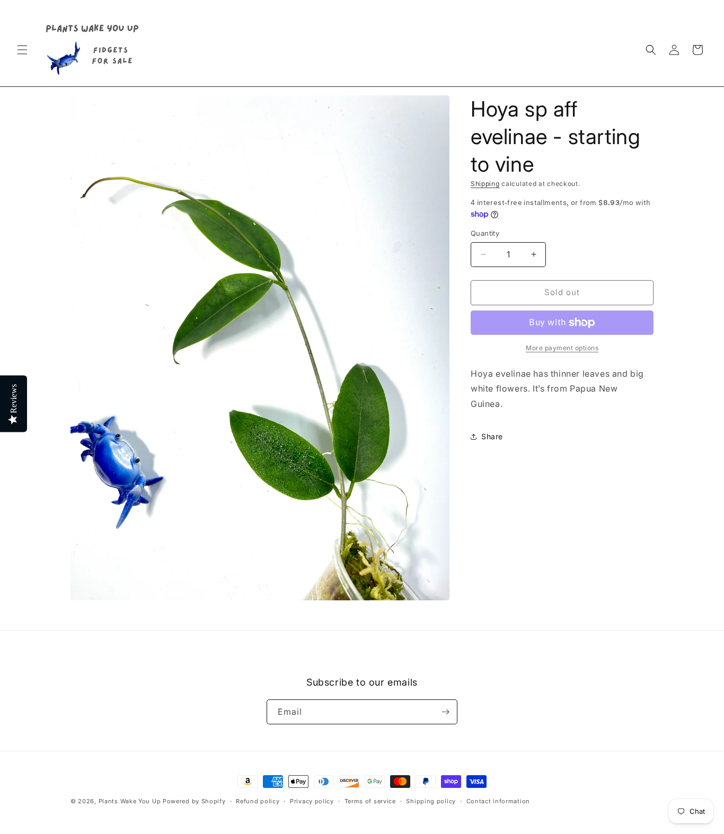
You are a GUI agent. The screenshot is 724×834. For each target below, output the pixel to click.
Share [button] (492, 436)
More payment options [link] (562, 348)
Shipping (485, 184)
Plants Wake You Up (130, 801)
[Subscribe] (445, 711)
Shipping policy (431, 801)
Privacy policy (312, 801)
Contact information (498, 801)
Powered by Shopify (194, 801)
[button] (22, 49)
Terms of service (370, 801)
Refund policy (257, 801)
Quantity (485, 233)
